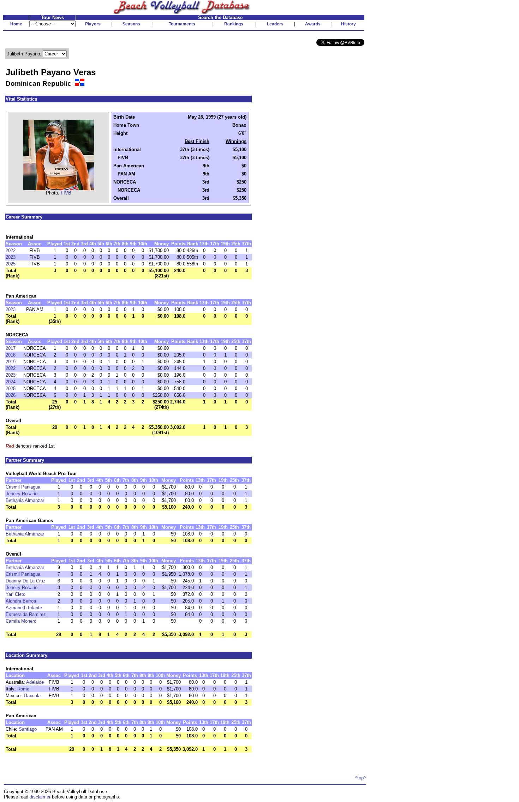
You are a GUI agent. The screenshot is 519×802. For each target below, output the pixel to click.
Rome (23, 689)
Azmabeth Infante (24, 607)
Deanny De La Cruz (26, 580)
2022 (11, 250)
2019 (11, 361)
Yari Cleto (15, 594)
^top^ (360, 777)
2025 (11, 264)
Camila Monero (21, 621)
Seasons (131, 24)
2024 (11, 381)
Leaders (275, 24)
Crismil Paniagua (23, 487)
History (348, 24)
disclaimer (40, 797)
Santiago (28, 729)
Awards (313, 24)
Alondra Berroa (21, 601)
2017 (11, 348)
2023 (11, 257)
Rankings (233, 24)
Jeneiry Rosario (21, 493)
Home (16, 24)
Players (93, 24)
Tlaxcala (32, 695)
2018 (11, 355)
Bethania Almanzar (25, 500)
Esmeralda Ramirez (26, 614)
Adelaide (35, 682)
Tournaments (182, 24)
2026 (11, 395)
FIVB (66, 193)
